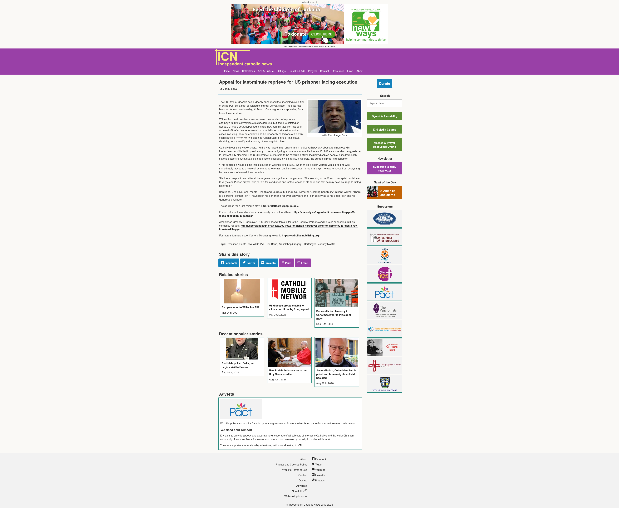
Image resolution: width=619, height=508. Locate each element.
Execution (232, 244)
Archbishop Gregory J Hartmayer (297, 244)
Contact (324, 71)
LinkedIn (270, 263)
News (236, 71)
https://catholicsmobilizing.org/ (300, 235)
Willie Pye (259, 244)
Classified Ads (297, 71)
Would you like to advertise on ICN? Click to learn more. (309, 46)
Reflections (248, 71)
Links (350, 71)
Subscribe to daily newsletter (384, 168)
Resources (338, 71)
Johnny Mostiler (327, 244)
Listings (281, 71)
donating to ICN (293, 445)
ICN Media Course (384, 129)
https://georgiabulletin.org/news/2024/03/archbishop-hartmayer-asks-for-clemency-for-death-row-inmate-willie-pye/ (288, 227)
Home (226, 71)
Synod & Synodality (384, 116)
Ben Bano (271, 244)
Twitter (250, 263)
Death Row (245, 244)
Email (304, 263)
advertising (303, 423)
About (359, 71)
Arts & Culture (266, 71)
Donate (384, 83)
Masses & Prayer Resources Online (384, 145)
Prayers (312, 71)
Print (287, 263)
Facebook (230, 263)
